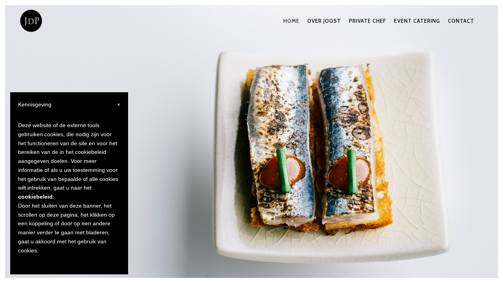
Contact (461, 21)
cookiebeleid (35, 197)
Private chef (367, 21)
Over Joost (324, 21)
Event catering (417, 21)
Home (291, 21)
